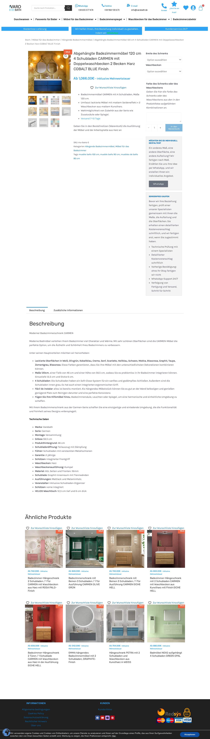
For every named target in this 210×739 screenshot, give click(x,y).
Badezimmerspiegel (111, 19)
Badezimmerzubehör (184, 19)
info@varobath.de (139, 10)
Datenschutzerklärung (36, 717)
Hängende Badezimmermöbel (77, 40)
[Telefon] (103, 5)
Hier (114, 736)
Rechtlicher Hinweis (36, 721)
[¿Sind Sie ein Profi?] (174, 4)
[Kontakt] (164, 6)
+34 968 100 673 (111, 10)
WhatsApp (83, 6)
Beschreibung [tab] (37, 310)
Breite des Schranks (157, 53)
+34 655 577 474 (85, 10)
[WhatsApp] (76, 5)
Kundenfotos (105, 709)
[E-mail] (128, 5)
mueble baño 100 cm (89, 154)
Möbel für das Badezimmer (78, 19)
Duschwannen (21, 19)
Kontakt (164, 10)
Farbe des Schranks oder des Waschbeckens (162, 85)
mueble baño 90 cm (110, 154)
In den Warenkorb (174, 127)
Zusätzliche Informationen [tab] (68, 310)
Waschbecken (153, 64)
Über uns (36, 725)
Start (27, 40)
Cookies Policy (36, 713)
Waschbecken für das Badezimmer (147, 19)
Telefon (108, 6)
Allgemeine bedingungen (36, 709)
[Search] (68, 8)
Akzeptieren (189, 734)
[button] (65, 56)
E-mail (134, 6)
